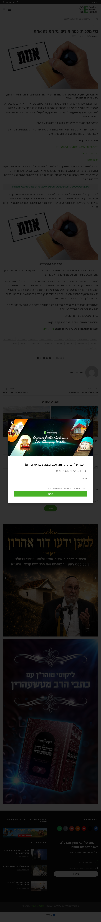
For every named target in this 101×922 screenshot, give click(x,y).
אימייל (84, 478)
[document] (50, 461)
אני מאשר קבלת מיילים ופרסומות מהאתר (65, 488)
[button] (12, 423)
